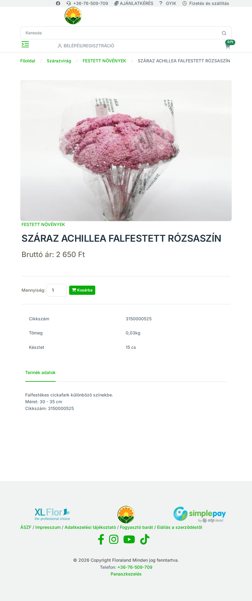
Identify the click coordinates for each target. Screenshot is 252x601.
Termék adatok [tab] (40, 372)
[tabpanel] (126, 402)
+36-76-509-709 (90, 3)
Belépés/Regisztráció (88, 45)
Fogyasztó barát (136, 527)
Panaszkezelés (126, 573)
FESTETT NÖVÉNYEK (104, 60)
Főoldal (27, 60)
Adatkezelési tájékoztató (90, 527)
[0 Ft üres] (227, 46)
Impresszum (48, 527)
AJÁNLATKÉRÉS (137, 3)
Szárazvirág (59, 60)
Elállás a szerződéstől (179, 527)
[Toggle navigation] (25, 44)
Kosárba (84, 290)
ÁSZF (25, 527)
